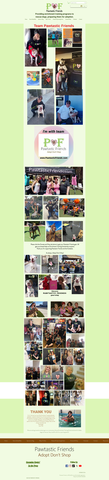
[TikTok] (73, 466)
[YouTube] (80, 466)
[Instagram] (70, 466)
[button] (68, 3)
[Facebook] (67, 466)
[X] (77, 466)
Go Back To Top (82, 472)
